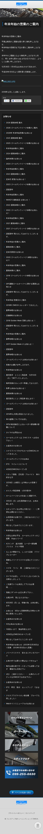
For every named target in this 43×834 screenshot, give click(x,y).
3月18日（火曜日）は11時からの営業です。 (21, 484)
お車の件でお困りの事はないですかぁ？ (22, 661)
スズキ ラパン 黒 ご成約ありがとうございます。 (23, 569)
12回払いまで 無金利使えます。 (19, 629)
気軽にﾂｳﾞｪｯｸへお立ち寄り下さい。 (20, 592)
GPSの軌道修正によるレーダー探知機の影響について (23, 425)
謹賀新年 (9, 189)
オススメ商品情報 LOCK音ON (19, 490)
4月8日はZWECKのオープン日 (18, 634)
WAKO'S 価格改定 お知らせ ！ (18, 200)
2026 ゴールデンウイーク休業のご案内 (21, 128)
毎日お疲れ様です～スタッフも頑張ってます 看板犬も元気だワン (23, 667)
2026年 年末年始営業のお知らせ (19, 133)
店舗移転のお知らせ (14, 315)
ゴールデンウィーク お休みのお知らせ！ (22, 359)
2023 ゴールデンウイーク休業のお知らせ (22, 184)
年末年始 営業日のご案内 (16, 300)
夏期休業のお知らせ (14, 393)
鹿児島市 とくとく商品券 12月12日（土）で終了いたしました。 (21, 376)
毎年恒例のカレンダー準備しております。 (23, 383)
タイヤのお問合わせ (14, 432)
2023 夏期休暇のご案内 (15, 174)
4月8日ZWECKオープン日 (16, 469)
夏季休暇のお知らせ (14, 310)
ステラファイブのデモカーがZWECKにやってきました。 (22, 452)
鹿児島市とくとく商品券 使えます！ (20, 398)
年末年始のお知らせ (14, 370)
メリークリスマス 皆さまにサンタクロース (23, 654)
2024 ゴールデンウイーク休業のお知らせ (22, 164)
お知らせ (7, 116)
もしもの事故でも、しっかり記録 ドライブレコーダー (23, 553)
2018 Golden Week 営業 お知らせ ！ (21, 320)
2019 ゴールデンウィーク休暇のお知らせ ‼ (22, 277)
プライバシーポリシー (16, 813)
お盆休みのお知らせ (14, 446)
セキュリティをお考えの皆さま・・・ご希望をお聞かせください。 (23, 510)
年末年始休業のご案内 (15, 148)
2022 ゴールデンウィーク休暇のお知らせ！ (21, 211)
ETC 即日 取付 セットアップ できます (23, 688)
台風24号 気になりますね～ (18, 597)
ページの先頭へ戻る (23, 792)
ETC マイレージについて (16, 464)
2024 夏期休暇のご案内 (15, 153)
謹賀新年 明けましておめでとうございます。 (22, 235)
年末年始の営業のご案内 (15, 242)
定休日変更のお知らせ (15, 252)
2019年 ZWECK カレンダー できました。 (22, 305)
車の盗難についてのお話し (16, 419)
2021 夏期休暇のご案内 (15, 223)
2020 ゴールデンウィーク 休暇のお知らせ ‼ (22, 258)
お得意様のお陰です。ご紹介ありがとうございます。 (23, 518)
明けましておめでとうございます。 (20, 525)
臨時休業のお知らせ (14, 159)
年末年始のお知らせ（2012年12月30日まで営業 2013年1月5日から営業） (22, 646)
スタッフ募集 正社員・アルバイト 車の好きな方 (23, 475)
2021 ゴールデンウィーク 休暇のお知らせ (22, 228)
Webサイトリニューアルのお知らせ (20, 703)
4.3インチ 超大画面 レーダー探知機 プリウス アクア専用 (22, 545)
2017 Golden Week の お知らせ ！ (20, 344)
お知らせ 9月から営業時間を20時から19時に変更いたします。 (22, 612)
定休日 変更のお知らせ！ (16, 179)
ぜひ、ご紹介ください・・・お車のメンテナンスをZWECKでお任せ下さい (23, 675)
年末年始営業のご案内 (15, 195)
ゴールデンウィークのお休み (17, 459)
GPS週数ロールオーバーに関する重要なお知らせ (23, 285)
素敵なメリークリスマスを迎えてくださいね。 (23, 561)
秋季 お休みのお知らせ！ (16, 388)
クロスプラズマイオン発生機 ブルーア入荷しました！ (23, 696)
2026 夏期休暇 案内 (14, 123)
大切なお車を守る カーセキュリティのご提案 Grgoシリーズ (23, 537)
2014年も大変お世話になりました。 (20, 414)
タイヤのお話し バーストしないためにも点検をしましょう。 (23, 577)
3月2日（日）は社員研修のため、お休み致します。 (22, 502)
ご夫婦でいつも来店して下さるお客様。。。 (20, 585)
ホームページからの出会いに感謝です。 (22, 496)
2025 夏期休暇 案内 (14, 138)
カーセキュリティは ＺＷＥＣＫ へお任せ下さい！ (22, 439)
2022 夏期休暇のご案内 (15, 205)
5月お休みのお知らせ (14, 624)
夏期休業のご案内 (13, 247)
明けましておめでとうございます (19, 639)
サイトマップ (30, 813)
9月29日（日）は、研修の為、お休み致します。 (22, 604)
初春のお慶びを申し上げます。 (18, 365)
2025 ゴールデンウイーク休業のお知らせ (22, 143)
